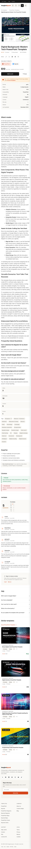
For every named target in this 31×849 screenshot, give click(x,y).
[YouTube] (18, 777)
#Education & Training (13, 421)
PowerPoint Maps (5, 815)
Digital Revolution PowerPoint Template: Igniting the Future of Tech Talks (15, 713)
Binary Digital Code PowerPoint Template (12, 646)
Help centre (4, 829)
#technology (9, 424)
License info (4, 836)
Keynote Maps (4, 817)
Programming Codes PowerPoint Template (12, 747)
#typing (15, 433)
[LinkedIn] (8, 777)
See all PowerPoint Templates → (8, 624)
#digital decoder (22, 438)
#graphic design (5, 430)
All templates (4, 10)
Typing (10, 649)
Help (9, 1)
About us (19, 806)
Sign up (9, 581)
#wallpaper (4, 438)
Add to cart (10, 74)
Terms (18, 829)
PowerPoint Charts (5, 820)
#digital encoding (13, 438)
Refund (18, 834)
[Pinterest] (12, 777)
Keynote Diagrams (5, 813)
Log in (5, 581)
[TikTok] (21, 777)
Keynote (15, 64)
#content (4, 441)
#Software (4, 421)
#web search (23, 430)
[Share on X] (9, 56)
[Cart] (22, 5)
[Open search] (15, 5)
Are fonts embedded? (6, 600)
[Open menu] (12, 5)
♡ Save (25, 74)
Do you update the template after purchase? (12, 612)
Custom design (20, 808)
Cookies (18, 836)
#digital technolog (23, 433)
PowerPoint (3, 806)
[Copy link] (6, 56)
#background (19, 435)
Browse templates (11, 80)
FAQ (2, 834)
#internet (23, 421)
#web (3, 424)
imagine (6, 5)
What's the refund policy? (8, 608)
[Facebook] (5, 777)
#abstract (4, 435)
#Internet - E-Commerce (19, 418)
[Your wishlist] (19, 5)
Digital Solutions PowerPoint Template (11, 680)
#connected (11, 435)
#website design (15, 430)
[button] (15, 29)
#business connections (7, 427)
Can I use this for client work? (9, 604)
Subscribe (15, 793)
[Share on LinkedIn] (12, 56)
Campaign (5, 649)
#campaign (17, 424)
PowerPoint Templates (14, 10)
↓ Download (15, 657)
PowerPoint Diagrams (6, 810)
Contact (13, 1)
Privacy (18, 832)
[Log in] (25, 5)
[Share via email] (18, 56)
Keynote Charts (4, 822)
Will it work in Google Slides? (8, 596)
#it (10, 433)
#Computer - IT (8, 418)
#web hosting (5, 433)
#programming (17, 427)
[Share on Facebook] (15, 56)
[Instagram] (15, 777)
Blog (18, 810)
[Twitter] (2, 777)
